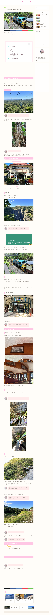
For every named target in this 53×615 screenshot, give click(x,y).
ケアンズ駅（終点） (12, 51)
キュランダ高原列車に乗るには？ (14, 46)
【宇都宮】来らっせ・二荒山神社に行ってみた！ (42, 39)
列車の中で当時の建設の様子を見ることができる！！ (17, 54)
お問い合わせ (30, 4)
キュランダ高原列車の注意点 (14, 58)
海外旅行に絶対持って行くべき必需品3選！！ (42, 42)
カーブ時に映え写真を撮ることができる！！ (16, 56)
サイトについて (26, 4)
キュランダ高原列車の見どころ (14, 53)
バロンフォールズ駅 (12, 49)
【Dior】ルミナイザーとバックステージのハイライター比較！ (42, 36)
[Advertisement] (18, 70)
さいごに (11, 60)
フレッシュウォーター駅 (13, 50)
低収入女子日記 (26, 1)
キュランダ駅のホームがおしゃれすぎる (15, 55)
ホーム (21, 4)
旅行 (5, 7)
